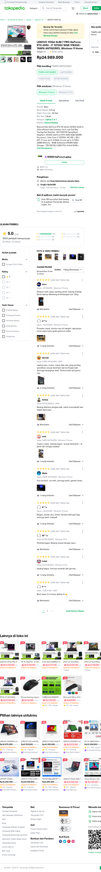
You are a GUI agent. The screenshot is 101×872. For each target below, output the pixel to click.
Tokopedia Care (90, 2)
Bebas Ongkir (36, 819)
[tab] (46, 101)
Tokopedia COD (37, 815)
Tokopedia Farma (9, 843)
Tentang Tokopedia (46, 2)
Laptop (28, 20)
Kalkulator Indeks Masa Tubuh (14, 839)
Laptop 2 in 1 (39, 20)
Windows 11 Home (47, 92)
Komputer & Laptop (15, 20)
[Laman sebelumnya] (39, 611)
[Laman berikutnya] (51, 611)
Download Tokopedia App (17, 2)
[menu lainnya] (82, 280)
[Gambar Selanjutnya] (30, 59)
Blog (4, 823)
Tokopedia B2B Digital (11, 831)
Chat (97, 52)
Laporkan (80, 211)
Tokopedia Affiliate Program (13, 827)
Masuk (85, 8)
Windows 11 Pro (66, 92)
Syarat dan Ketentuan (39, 847)
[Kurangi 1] (93, 41)
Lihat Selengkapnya (44, 148)
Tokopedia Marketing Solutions (14, 835)
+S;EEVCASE (44, 78)
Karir (4, 819)
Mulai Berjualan (64, 2)
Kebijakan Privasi (37, 851)
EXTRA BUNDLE (61, 78)
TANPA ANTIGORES (47, 72)
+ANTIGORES (66, 72)
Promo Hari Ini (7, 847)
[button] (88, 14)
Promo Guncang (8, 855)
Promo (77, 2)
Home (2, 20)
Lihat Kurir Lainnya (77, 187)
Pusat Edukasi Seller (39, 829)
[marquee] (60, 31)
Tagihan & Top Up (37, 811)
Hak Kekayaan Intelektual (12, 815)
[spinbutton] (98, 41)
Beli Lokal (6, 851)
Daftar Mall (35, 833)
